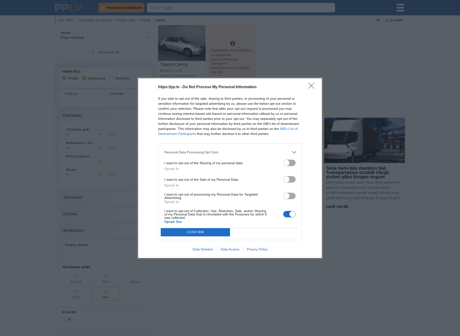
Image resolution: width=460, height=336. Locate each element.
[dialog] (230, 168)
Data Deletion (203, 249)
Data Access (230, 249)
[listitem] (230, 152)
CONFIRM (195, 232)
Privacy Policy (257, 249)
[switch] (289, 163)
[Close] (312, 87)
